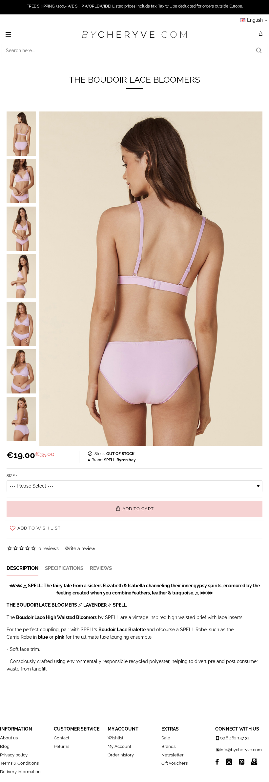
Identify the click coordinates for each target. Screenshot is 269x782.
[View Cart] (261, 34)
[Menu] (8, 34)
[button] (134, 509)
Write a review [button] (80, 548)
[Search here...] (259, 50)
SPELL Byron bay (120, 460)
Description (22, 568)
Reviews (101, 568)
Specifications (64, 568)
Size (11, 475)
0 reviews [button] (48, 548)
